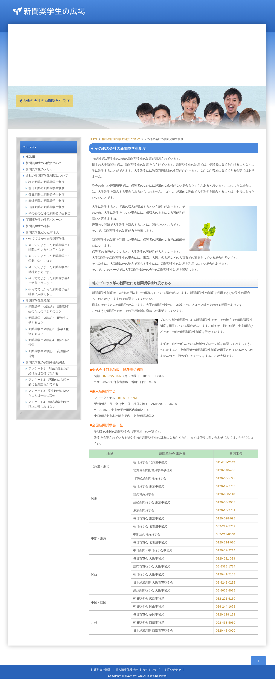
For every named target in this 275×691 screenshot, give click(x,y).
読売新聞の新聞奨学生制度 (46, 182)
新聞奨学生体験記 (38, 300)
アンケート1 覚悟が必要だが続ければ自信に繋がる (48, 371)
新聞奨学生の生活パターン (44, 219)
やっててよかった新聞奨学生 (45, 238)
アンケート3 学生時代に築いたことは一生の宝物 (48, 393)
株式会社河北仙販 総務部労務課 (118, 369)
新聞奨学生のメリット (41, 169)
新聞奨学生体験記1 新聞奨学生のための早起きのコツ (48, 309)
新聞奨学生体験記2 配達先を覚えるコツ (48, 320)
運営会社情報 (102, 669)
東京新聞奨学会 (104, 391)
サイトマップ (151, 669)
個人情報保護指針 (127, 669)
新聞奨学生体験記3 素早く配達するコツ (48, 331)
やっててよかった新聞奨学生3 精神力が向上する (50, 269)
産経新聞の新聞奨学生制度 (46, 200)
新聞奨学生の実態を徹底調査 (45, 362)
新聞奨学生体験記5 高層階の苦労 (48, 353)
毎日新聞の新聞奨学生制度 (46, 194)
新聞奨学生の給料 (38, 226)
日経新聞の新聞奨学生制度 (46, 207)
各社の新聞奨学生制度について (121, 139)
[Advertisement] (137, 54)
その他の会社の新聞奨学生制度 (49, 213)
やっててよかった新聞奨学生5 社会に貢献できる (50, 292)
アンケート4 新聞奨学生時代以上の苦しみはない (48, 404)
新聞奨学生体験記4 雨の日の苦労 (48, 342)
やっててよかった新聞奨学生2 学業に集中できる (50, 258)
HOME (94, 139)
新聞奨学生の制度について (44, 163)
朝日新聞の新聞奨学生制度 (46, 188)
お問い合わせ (173, 669)
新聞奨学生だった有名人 (42, 232)
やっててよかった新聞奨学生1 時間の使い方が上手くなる (50, 247)
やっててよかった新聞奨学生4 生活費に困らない (50, 280)
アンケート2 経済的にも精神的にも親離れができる (48, 382)
